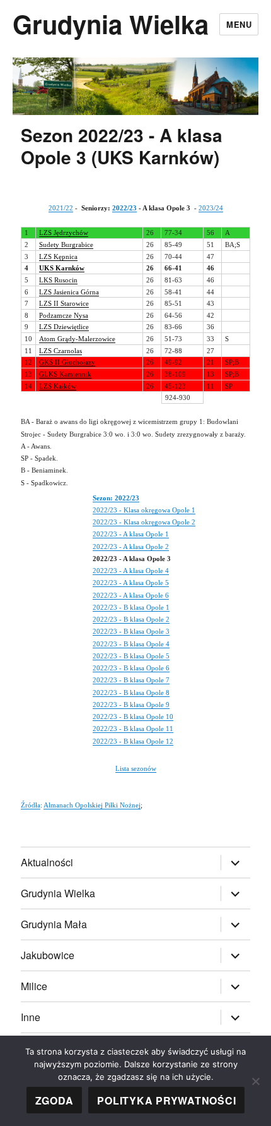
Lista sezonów (135, 768)
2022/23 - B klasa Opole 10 (133, 716)
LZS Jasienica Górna (69, 292)
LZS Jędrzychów (63, 232)
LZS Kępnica (58, 256)
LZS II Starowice (64, 303)
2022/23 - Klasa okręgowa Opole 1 (144, 510)
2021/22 (61, 208)
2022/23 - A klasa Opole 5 (131, 582)
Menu (238, 24)
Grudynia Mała (54, 924)
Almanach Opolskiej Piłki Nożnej (92, 805)
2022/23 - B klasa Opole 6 (131, 668)
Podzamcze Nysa (63, 315)
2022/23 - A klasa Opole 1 (131, 534)
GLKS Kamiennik (65, 374)
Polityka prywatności (166, 1100)
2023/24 (211, 208)
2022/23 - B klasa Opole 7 (131, 680)
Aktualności (47, 862)
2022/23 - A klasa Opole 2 (131, 546)
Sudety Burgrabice (66, 244)
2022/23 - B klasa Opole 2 (131, 619)
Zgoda (54, 1100)
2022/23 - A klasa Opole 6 (131, 595)
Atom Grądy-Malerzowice (77, 338)
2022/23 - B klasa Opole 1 (131, 607)
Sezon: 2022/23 (116, 498)
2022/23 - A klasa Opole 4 (131, 570)
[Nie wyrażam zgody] (255, 1081)
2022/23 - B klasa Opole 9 (131, 704)
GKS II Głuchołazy (67, 362)
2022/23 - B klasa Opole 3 (131, 631)
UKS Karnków (61, 268)
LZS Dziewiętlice (64, 326)
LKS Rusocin (58, 280)
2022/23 (124, 208)
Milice (34, 986)
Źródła (30, 805)
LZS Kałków (57, 386)
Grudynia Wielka (111, 24)
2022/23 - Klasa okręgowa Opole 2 (144, 522)
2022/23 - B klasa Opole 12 (133, 741)
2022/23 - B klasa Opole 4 (131, 644)
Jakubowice (47, 955)
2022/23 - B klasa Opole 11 (133, 728)
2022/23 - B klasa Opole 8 (131, 692)
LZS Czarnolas (60, 350)
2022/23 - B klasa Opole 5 (131, 656)
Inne (30, 1017)
